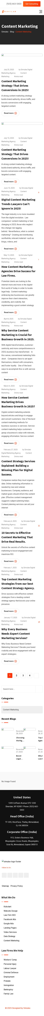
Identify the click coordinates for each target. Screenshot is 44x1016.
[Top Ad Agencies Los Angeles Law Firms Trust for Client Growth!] (29, 734)
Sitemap (5, 886)
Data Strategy (9, 936)
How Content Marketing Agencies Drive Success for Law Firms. (18, 271)
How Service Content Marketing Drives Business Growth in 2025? (18, 402)
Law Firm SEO (10, 915)
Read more (9, 113)
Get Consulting (32, 4)
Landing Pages (10, 928)
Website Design (10, 911)
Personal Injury (10, 964)
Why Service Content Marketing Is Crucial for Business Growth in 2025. (17, 334)
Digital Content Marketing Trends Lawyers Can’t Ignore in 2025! (18, 204)
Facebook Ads (10, 919)
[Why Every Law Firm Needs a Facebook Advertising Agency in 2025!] (29, 752)
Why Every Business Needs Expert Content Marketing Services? (15, 633)
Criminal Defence (11, 972)
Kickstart (7, 906)
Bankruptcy (8, 989)
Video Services (10, 932)
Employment (9, 977)
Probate (7, 981)
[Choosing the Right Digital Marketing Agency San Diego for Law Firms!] (7, 734)
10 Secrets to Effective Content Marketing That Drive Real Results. (17, 537)
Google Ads (9, 923)
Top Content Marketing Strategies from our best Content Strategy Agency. (17, 583)
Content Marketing (11, 940)
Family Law (8, 994)
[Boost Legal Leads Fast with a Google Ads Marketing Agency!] (7, 752)
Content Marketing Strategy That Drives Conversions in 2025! (15, 85)
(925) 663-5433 (13, 3)
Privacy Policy (17, 886)
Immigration (9, 985)
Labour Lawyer (10, 968)
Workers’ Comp (10, 960)
